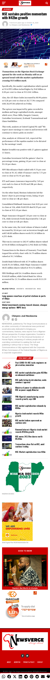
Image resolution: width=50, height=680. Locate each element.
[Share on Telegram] (26, 676)
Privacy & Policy (28, 662)
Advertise (17, 662)
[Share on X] (14, 676)
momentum (31, 289)
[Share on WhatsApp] (3, 676)
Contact (40, 662)
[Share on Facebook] (9, 676)
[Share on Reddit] (37, 676)
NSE (39, 289)
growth (20, 289)
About (9, 662)
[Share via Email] (42, 676)
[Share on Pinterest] (31, 676)
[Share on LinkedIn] (20, 676)
